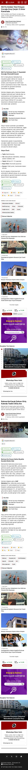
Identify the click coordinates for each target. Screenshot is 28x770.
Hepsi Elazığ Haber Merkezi (13, 21)
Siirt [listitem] (13, 209)
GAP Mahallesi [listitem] (21, 558)
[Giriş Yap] (22, 2)
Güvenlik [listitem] (11, 561)
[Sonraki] (16, 313)
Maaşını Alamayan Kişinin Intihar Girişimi (12, 279)
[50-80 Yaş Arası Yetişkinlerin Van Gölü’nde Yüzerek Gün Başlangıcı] (14, 113)
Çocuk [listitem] (17, 203)
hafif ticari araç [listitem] (6, 206)
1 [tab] (1, 349)
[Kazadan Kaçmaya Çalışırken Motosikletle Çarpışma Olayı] (14, 358)
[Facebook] (7, 756)
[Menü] (2, 2)
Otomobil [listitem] (20, 206)
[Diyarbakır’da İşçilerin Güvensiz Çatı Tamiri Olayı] (14, 120)
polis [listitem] (13, 564)
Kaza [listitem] (13, 206)
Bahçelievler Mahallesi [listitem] (7, 203)
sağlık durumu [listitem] (5, 209)
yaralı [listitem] (18, 209)
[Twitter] (11, 756)
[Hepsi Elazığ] (10, 2)
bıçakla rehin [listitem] (12, 558)
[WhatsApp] (21, 756)
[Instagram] (16, 756)
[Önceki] (14, 313)
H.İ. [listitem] (17, 561)
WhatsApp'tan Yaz (8, 391)
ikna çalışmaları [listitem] (6, 564)
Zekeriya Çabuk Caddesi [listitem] (8, 212)
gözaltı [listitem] (4, 561)
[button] (18, 2)
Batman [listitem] (4, 558)
